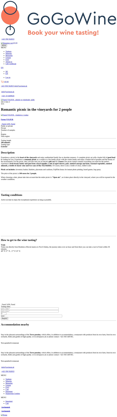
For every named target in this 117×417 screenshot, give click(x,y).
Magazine (9, 56)
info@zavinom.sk (20, 86)
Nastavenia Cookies (12, 394)
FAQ (7, 60)
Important (8, 391)
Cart (7, 389)
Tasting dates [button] (5, 306)
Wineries (8, 53)
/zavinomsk (5, 407)
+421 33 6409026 (7, 96)
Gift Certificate (10, 64)
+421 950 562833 (7, 39)
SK (6, 72)
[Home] (58, 35)
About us (8, 62)
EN (2, 68)
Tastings (8, 51)
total (2, 316)
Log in (7, 77)
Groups (8, 58)
